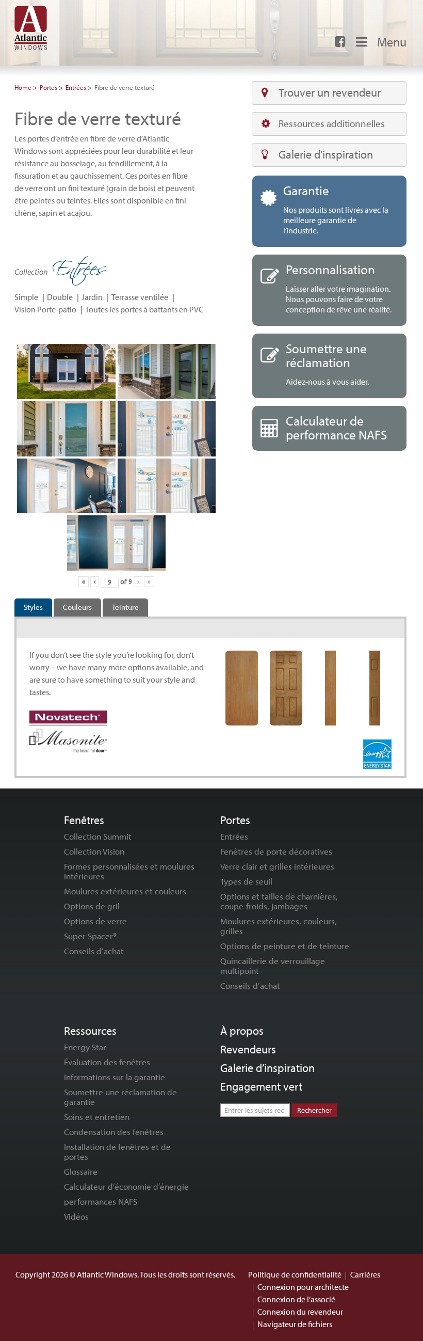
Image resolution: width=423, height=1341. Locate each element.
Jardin (92, 297)
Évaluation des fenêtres (107, 1061)
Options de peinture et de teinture (284, 945)
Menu (391, 42)
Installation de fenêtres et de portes (117, 1151)
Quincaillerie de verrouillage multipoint (272, 965)
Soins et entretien (96, 1116)
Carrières (365, 1274)
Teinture (125, 607)
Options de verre (95, 921)
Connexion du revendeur (300, 1311)
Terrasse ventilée (139, 297)
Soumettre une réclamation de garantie (120, 1096)
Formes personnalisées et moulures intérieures (129, 871)
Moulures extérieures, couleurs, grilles (278, 926)
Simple (26, 297)
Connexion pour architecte (303, 1287)
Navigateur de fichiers (294, 1324)
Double (60, 297)
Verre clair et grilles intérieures (277, 866)
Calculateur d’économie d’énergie (126, 1186)
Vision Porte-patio (45, 309)
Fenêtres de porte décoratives (276, 851)
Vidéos (76, 1216)
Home (22, 87)
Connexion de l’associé (296, 1299)
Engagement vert (261, 1086)
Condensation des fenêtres (114, 1131)
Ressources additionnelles (332, 123)
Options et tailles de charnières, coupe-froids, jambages (279, 901)
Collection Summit (98, 836)
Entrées (76, 87)
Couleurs (77, 607)
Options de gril (92, 906)
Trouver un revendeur (330, 92)
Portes (48, 87)
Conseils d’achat (94, 950)
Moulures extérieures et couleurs (125, 891)
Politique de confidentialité (294, 1274)
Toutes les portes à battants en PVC (144, 309)
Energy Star (85, 1047)
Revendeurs (248, 1049)
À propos (242, 1030)
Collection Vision (94, 851)
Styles (33, 607)
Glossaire (80, 1171)
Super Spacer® (90, 935)
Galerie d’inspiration (326, 154)
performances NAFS (100, 1201)
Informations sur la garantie (114, 1076)
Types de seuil (246, 881)
